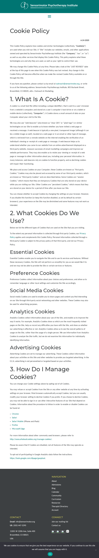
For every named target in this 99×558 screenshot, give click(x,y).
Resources (56, 503)
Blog (53, 488)
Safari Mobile (17, 422)
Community (56, 496)
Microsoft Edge (18, 429)
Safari (14, 418)
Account (55, 510)
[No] (95, 550)
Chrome (15, 414)
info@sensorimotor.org (25, 522)
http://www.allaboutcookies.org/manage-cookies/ (31, 439)
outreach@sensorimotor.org (68, 84)
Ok (50, 554)
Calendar (55, 492)
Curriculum (56, 499)
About (54, 481)
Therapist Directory (60, 507)
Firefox (15, 425)
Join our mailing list (60, 522)
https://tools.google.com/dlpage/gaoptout (27, 458)
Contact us (56, 526)
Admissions (56, 485)
